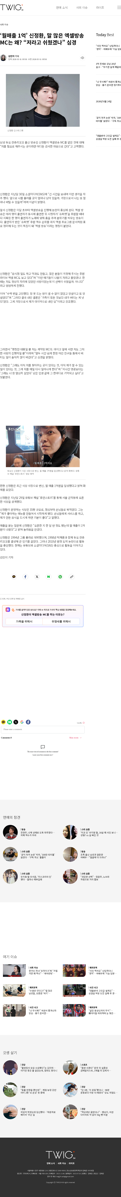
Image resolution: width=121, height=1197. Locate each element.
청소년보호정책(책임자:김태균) (77, 1170)
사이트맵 (91, 1170)
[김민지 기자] (3, 58)
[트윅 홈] (11, 7)
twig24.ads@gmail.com (65, 1176)
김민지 (11, 56)
